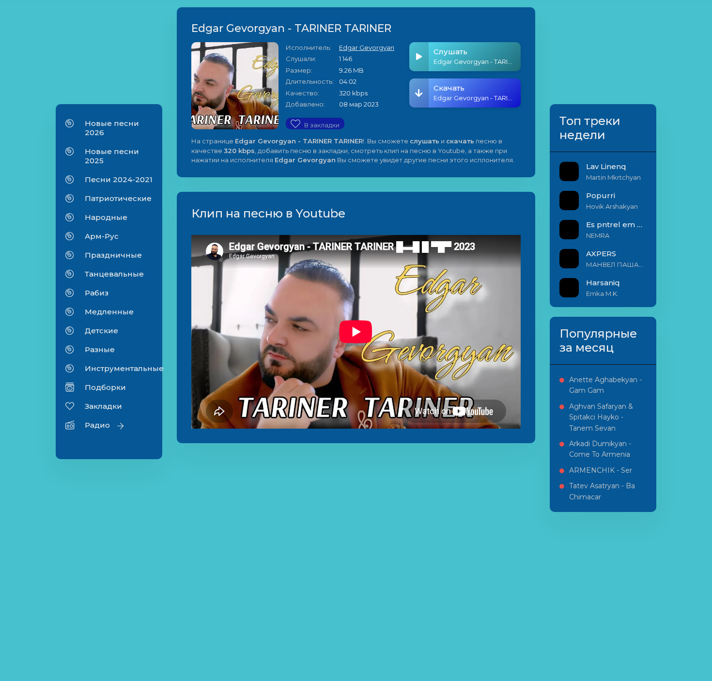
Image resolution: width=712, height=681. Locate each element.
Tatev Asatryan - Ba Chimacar (602, 491)
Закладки (103, 406)
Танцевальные (114, 274)
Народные (106, 217)
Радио (97, 425)
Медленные (109, 311)
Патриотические (118, 198)
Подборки (105, 387)
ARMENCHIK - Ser (600, 470)
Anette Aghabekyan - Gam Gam (605, 385)
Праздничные (113, 255)
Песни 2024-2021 (119, 179)
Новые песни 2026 (112, 128)
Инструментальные (119, 368)
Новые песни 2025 (112, 156)
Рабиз (96, 292)
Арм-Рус (102, 236)
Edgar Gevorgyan (366, 47)
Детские (101, 330)
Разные (100, 349)
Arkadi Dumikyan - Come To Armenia (600, 449)
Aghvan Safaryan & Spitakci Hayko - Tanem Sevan (601, 417)
